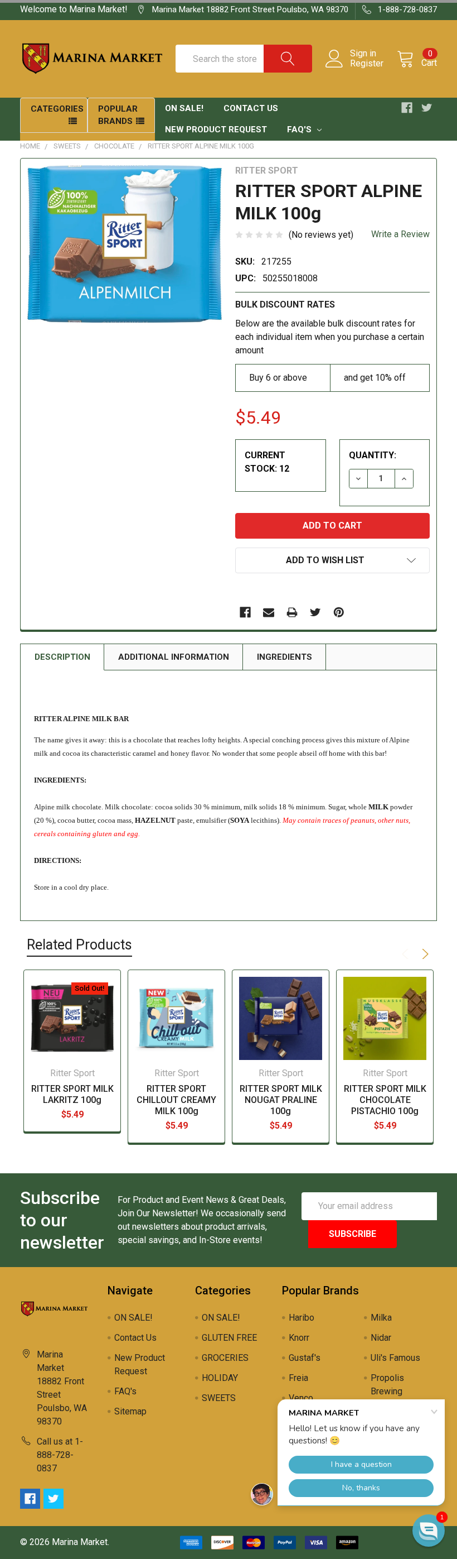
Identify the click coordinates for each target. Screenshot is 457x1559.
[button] (428, 1530)
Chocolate (114, 146)
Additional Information (173, 657)
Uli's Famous (395, 1357)
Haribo (301, 1317)
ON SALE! (184, 108)
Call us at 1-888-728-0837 (60, 1455)
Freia (298, 1378)
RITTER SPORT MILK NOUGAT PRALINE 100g (281, 1099)
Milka (381, 1317)
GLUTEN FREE (229, 1337)
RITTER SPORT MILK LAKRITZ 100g (72, 1094)
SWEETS (67, 146)
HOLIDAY (220, 1378)
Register (366, 64)
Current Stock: (267, 462)
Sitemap (130, 1411)
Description (62, 657)
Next (423, 954)
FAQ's (300, 129)
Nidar (381, 1337)
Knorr (299, 1337)
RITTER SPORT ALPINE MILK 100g (201, 146)
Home (30, 146)
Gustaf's (304, 1357)
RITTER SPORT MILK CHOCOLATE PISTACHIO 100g (385, 1099)
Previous (406, 954)
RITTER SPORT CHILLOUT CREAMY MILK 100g (176, 1099)
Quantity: (372, 455)
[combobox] (244, 59)
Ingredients (284, 657)
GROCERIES (225, 1357)
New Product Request (216, 129)
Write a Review (400, 234)
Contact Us (250, 108)
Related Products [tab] (79, 945)
